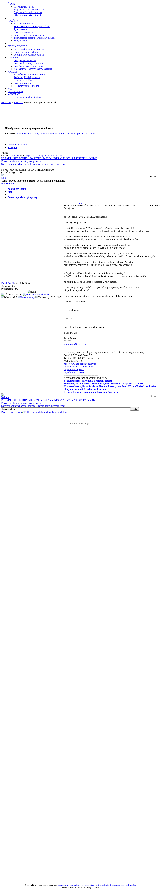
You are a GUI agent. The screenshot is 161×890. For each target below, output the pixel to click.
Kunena (18, 412)
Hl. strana (6, 102)
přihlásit (15, 155)
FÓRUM (18, 102)
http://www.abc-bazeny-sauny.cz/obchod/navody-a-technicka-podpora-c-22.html (56, 133)
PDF (10, 191)
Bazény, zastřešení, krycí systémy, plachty (22, 161)
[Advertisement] (61, 117)
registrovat (31, 155)
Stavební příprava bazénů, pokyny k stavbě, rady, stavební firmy (33, 164)
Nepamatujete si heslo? (50, 155)
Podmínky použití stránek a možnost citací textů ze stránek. (83, 885)
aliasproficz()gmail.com (75, 344)
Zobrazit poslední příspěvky (22, 197)
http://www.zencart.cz (75, 372)
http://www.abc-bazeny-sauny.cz (80, 363)
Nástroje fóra (8, 183)
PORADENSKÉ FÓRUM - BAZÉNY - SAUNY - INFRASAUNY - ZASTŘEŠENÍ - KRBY (49, 158)
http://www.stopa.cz (74, 369)
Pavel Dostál (7, 283)
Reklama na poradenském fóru (123, 885)
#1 (80, 202)
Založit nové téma (17, 188)
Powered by (7, 412)
